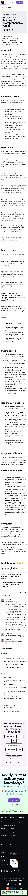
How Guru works (5, 825)
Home (2, 810)
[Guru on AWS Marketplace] (14, 863)
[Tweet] (10, 30)
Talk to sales (19, 2)
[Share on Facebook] (12, 30)
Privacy (22, 878)
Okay (24, 892)
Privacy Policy (4, 893)
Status (20, 826)
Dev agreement (16, 878)
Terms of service (7, 878)
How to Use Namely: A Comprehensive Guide (12, 811)
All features (3, 832)
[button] (25, 2)
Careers (3, 849)
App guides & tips (15, 810)
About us (3, 852)
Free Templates (4, 864)
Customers (12, 825)
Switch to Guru (4, 860)
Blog (11, 839)
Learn (11, 821)
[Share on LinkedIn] (7, 30)
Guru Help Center (21, 822)
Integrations (4, 828)
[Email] (4, 30)
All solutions (3, 835)
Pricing (2, 821)
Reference (7, 810)
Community (13, 835)
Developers (13, 832)
